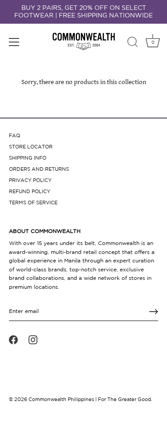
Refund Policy (29, 192)
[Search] (133, 43)
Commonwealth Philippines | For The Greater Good (90, 399)
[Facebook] (13, 340)
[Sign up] (153, 311)
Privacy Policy (30, 180)
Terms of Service (33, 203)
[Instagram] (33, 340)
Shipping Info (27, 158)
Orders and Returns (39, 169)
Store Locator (31, 147)
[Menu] (14, 42)
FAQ (14, 136)
